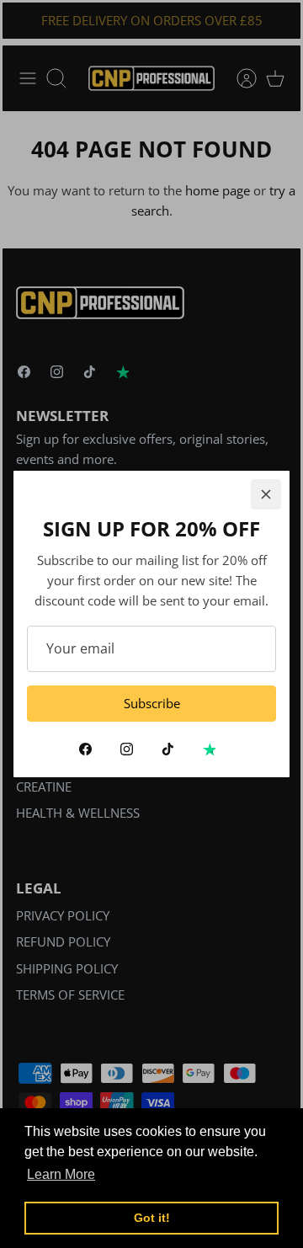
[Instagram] (126, 749)
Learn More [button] (61, 1174)
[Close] (266, 494)
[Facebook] (85, 749)
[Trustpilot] (209, 749)
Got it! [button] (152, 1217)
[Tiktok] (168, 749)
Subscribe (152, 703)
